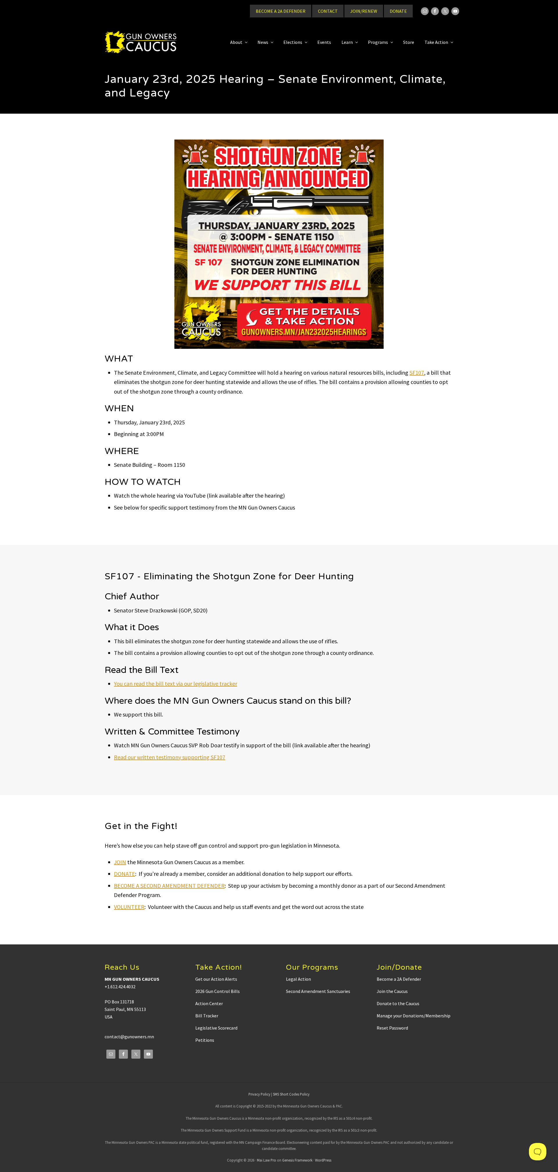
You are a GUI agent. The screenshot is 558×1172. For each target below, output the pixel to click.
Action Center (209, 1003)
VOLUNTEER (129, 906)
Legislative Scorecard (216, 1028)
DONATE (398, 11)
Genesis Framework (297, 1160)
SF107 (416, 372)
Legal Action (298, 979)
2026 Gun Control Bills (217, 991)
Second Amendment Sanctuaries (318, 991)
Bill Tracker (206, 1016)
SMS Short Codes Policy (291, 1094)
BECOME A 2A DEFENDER (280, 11)
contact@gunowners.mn (129, 1036)
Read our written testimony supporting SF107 (169, 757)
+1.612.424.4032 (120, 986)
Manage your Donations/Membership (413, 1016)
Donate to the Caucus (398, 1003)
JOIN (120, 862)
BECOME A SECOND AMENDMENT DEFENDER (169, 885)
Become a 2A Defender (399, 979)
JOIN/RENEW (363, 11)
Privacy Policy (259, 1094)
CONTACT (328, 11)
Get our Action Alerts (216, 979)
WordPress (323, 1160)
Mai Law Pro (266, 1160)
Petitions (204, 1040)
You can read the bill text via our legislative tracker (175, 683)
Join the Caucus (392, 991)
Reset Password (392, 1028)
